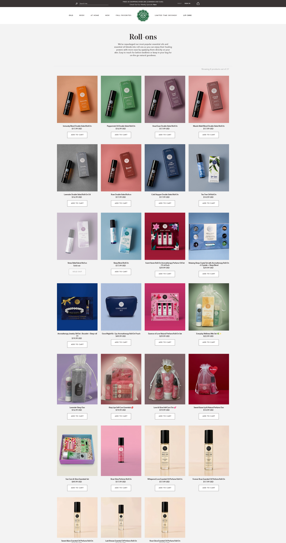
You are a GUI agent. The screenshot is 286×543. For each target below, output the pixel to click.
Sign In (187, 3)
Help (179, 3)
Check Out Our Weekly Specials (143, 4)
